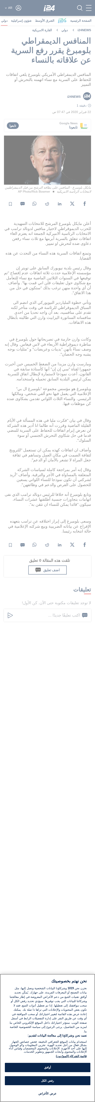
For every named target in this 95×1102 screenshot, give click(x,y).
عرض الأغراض (47, 1093)
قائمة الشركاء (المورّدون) (71, 1056)
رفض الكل (47, 1080)
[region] (47, 1038)
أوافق (47, 1067)
